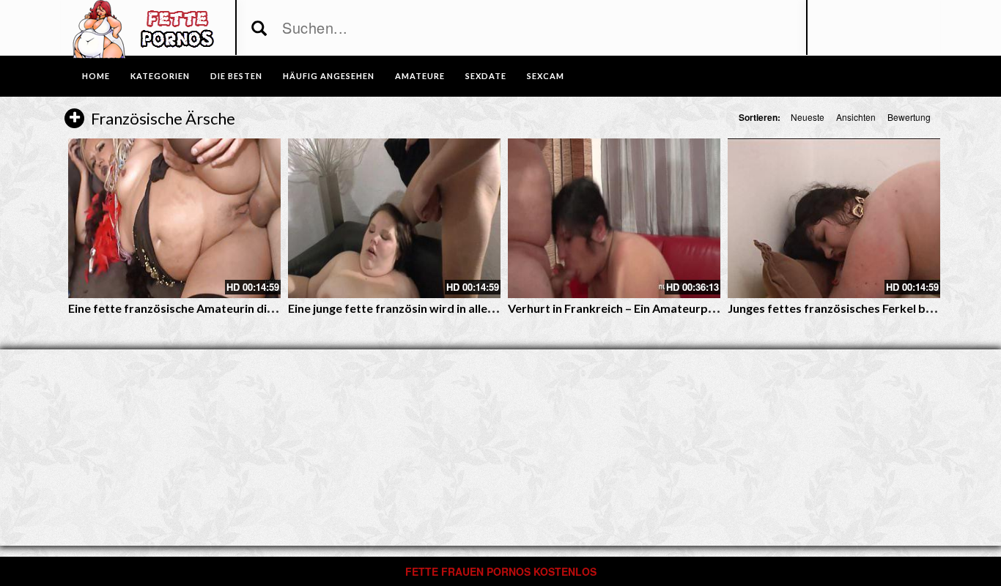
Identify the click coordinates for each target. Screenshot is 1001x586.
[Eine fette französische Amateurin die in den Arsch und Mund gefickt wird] (174, 218)
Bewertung (909, 117)
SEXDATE (485, 76)
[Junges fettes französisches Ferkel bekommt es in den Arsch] (834, 218)
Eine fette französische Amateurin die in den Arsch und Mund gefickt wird (266, 308)
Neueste (807, 117)
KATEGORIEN (160, 76)
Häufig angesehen (328, 76)
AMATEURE (420, 76)
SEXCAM (545, 76)
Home (96, 76)
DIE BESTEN (236, 76)
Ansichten (856, 117)
